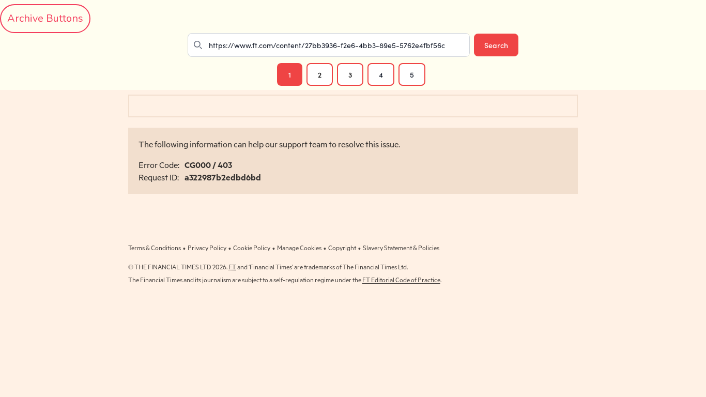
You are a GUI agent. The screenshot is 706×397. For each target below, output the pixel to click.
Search (496, 45)
